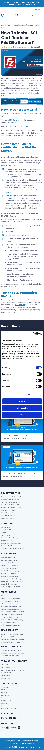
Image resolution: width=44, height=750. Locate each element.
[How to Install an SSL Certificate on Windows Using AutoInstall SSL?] (22, 458)
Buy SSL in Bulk (6, 678)
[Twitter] (6, 718)
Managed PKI (5, 535)
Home (3, 25)
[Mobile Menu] (40, 15)
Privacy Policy (10, 741)
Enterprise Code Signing (9, 538)
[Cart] (33, 15)
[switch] (39, 374)
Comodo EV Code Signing (10, 566)
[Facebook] (2, 718)
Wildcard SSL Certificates (10, 500)
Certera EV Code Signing (9, 560)
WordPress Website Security (11, 607)
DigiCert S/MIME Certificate (10, 642)
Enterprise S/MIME (7, 541)
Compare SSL (6, 676)
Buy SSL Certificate (7, 673)
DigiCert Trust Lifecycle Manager (12, 548)
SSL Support (5, 687)
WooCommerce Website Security (12, 612)
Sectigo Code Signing (8, 574)
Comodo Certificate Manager (11, 546)
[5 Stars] (11, 47)
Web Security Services (9, 708)
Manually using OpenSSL (19, 126)
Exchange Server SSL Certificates (12, 508)
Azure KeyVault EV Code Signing (12, 581)
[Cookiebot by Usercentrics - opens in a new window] (33, 333)
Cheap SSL (5, 665)
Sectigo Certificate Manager (11, 543)
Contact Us (5, 695)
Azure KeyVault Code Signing (11, 579)
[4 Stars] (9, 47)
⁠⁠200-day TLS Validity (11, 2)
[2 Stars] (4, 47)
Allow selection (22, 408)
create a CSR (13, 198)
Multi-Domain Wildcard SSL (10, 505)
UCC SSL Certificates (8, 510)
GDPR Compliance (27, 744)
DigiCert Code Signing (9, 568)
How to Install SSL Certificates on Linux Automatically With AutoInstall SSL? (22, 437)
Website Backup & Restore (10, 625)
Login (39, 9)
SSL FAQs (4, 693)
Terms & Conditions (24, 741)
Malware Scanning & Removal (11, 614)
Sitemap (35, 741)
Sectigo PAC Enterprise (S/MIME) (12, 639)
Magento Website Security (10, 599)
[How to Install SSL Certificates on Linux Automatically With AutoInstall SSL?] (22, 420)
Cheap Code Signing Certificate (12, 670)
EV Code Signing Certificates (11, 587)
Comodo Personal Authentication (12, 634)
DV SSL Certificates (8, 513)
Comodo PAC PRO (7, 637)
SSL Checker (20, 305)
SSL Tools (4, 690)
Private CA (5, 533)
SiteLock (4, 596)
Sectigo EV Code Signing (9, 576)
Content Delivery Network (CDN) (12, 617)
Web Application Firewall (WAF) (12, 620)
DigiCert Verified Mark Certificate (13, 650)
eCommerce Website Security (11, 604)
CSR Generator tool (17, 120)
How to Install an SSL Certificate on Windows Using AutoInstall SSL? (22, 475)
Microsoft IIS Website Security (11, 609)
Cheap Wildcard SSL (8, 668)
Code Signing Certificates (10, 584)
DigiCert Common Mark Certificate (13, 653)
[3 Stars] (7, 47)
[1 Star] (2, 47)
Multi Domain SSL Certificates (11, 502)
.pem (24, 169)
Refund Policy (15, 744)
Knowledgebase (6, 701)
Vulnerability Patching (8, 622)
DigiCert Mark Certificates (10, 656)
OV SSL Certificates (8, 516)
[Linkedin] (10, 718)
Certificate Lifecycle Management (13, 530)
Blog (2, 698)
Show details (33, 395)
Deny (22, 415)
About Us (4, 703)
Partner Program (7, 706)
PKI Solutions (5, 527)
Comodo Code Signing (9, 563)
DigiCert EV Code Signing (10, 571)
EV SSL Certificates (7, 518)
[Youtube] (14, 718)
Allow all (22, 401)
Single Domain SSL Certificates (12, 497)
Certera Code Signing (8, 558)
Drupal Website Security (9, 601)
